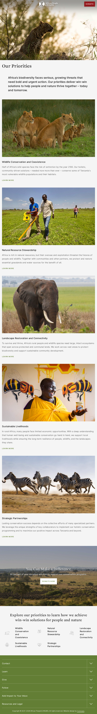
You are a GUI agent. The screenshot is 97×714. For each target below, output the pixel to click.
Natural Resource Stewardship (53, 631)
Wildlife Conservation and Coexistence (22, 633)
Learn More (8, 180)
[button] (4, 4)
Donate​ (89, 4)
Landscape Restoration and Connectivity (86, 633)
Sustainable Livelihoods (21, 644)
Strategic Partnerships (53, 644)
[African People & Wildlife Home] (48, 4)
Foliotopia (80, 711)
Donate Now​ (48, 581)
